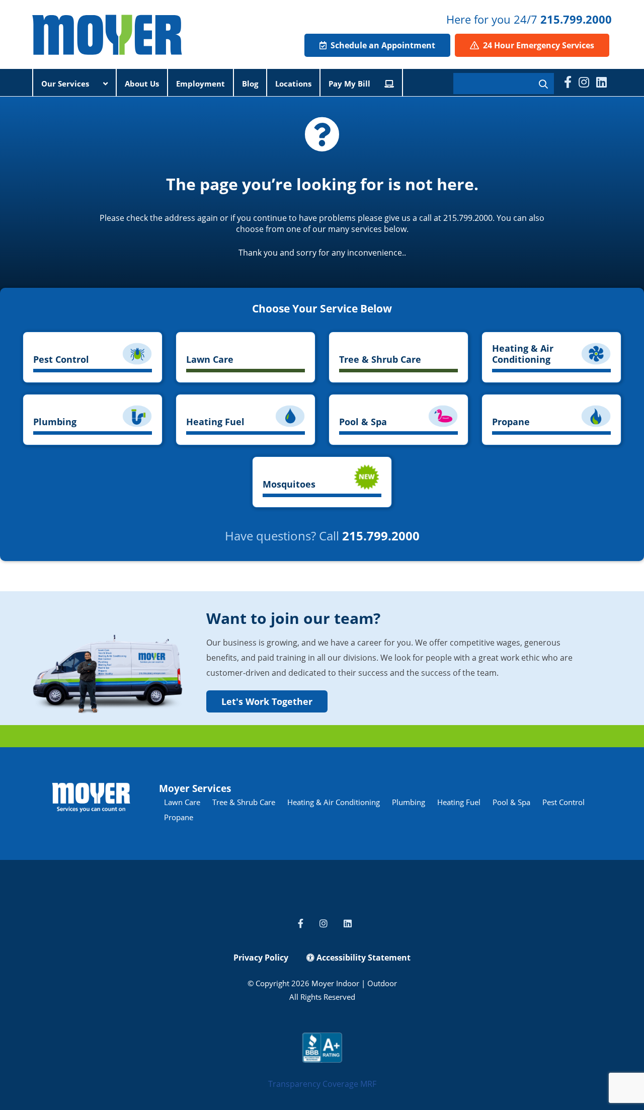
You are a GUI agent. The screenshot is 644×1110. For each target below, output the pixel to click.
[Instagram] (584, 82)
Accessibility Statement (362, 957)
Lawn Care (182, 802)
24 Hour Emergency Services (537, 45)
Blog (250, 83)
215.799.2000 (576, 19)
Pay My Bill (350, 83)
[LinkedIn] (601, 82)
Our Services (66, 83)
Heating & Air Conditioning (333, 802)
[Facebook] (568, 82)
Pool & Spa (511, 802)
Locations (293, 83)
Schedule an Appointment (382, 45)
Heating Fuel (458, 802)
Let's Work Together (266, 701)
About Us (142, 83)
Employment (200, 83)
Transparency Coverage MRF (322, 1083)
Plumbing (408, 802)
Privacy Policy (260, 957)
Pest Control (563, 802)
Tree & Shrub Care (243, 802)
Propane (178, 817)
